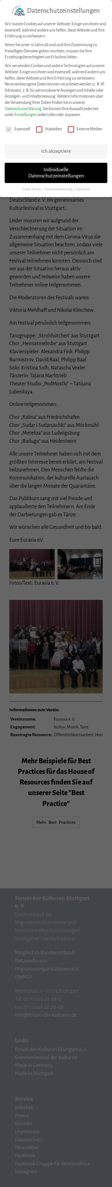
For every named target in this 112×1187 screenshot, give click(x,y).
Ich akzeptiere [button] (56, 151)
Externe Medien (89, 129)
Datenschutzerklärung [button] (59, 189)
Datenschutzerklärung (23, 109)
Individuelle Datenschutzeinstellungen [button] (56, 173)
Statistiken (53, 129)
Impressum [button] (83, 189)
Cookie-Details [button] (32, 189)
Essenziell (22, 129)
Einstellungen (25, 115)
